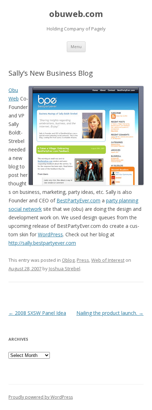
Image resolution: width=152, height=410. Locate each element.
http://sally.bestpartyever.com (42, 242)
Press (83, 260)
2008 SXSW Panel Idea (37, 313)
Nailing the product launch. (110, 313)
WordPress (50, 234)
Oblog (68, 260)
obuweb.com (76, 13)
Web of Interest (107, 260)
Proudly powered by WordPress (40, 397)
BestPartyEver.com (78, 200)
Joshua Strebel (64, 268)
